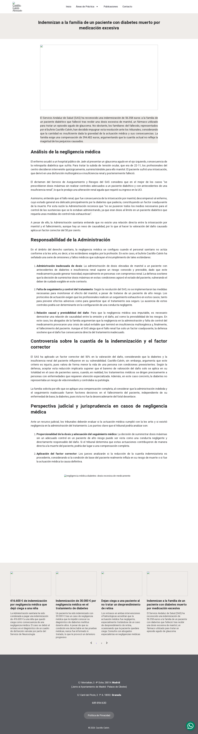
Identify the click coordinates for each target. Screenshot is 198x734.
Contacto (127, 6)
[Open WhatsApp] (190, 726)
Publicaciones (111, 6)
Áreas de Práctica (85, 6)
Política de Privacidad (99, 715)
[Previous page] (91, 643)
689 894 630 (99, 702)
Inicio (68, 6)
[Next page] (106, 643)
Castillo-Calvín (64, 129)
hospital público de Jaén (72, 161)
